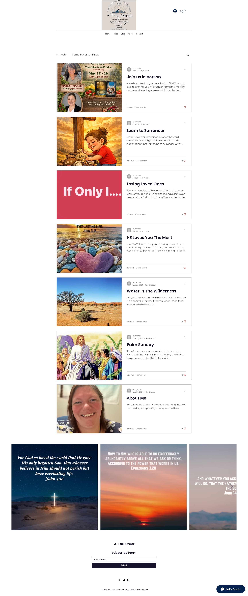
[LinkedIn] (128, 580)
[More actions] (185, 69)
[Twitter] (124, 580)
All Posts (61, 54)
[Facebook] (119, 580)
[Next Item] (231, 487)
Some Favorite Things (85, 54)
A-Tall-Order (124, 544)
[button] (187, 54)
